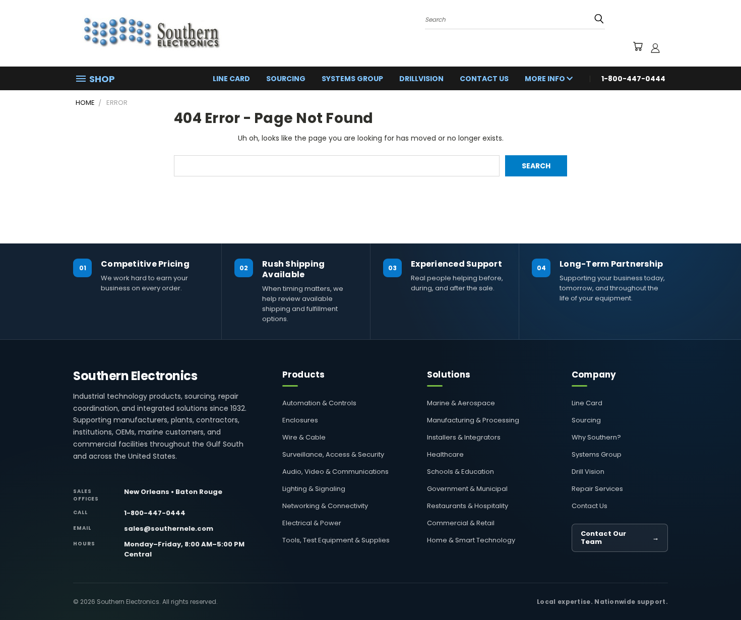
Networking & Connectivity (325, 506)
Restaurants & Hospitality (467, 506)
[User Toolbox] (655, 48)
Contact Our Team (620, 537)
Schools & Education (460, 471)
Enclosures (300, 420)
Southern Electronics (135, 376)
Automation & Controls (319, 403)
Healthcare (445, 454)
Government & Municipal (467, 488)
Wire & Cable (304, 437)
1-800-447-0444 (155, 513)
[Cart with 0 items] (637, 47)
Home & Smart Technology (471, 540)
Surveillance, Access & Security (333, 454)
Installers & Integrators (464, 437)
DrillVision (421, 79)
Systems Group (352, 79)
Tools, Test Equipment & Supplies (336, 540)
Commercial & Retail (461, 523)
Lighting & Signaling (313, 488)
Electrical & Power (311, 523)
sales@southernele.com (168, 528)
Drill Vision (588, 471)
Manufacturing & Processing (473, 420)
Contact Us (484, 79)
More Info (546, 79)
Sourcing (285, 79)
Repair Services (597, 488)
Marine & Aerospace (461, 403)
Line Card (231, 79)
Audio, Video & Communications (335, 471)
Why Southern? (596, 437)
